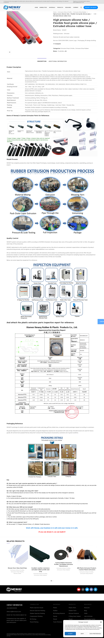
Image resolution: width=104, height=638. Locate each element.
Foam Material (57, 622)
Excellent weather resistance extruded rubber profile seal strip (40, 569)
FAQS (85, 613)
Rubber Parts (72, 610)
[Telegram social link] (66, 51)
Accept (70, 633)
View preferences (95, 633)
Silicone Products (74, 613)
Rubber (55, 610)
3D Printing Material (59, 613)
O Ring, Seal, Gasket (75, 616)
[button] (101, 622)
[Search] (81, 7)
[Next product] (96, 14)
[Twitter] (87, 589)
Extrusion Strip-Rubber (80, 12)
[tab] (41, 60)
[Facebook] (91, 589)
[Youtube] (79, 589)
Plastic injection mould (36, 607)
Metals (55, 616)
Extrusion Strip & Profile (65, 12)
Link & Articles (88, 616)
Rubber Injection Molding (37, 613)
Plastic (55, 607)
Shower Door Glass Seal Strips (17, 568)
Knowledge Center (89, 619)
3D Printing (33, 619)
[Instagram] (83, 589)
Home (55, 12)
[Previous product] (93, 14)
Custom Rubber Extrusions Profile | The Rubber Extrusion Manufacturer (63, 564)
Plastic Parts (72, 607)
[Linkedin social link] (64, 51)
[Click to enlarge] (10, 52)
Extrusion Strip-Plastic (17, 572)
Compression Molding (36, 616)
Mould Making (34, 622)
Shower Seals (17, 573)
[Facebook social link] (58, 51)
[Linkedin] (95, 589)
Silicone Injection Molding (37, 610)
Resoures (87, 607)
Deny (82, 633)
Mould (55, 619)
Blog (85, 610)
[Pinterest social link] (62, 51)
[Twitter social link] (60, 51)
